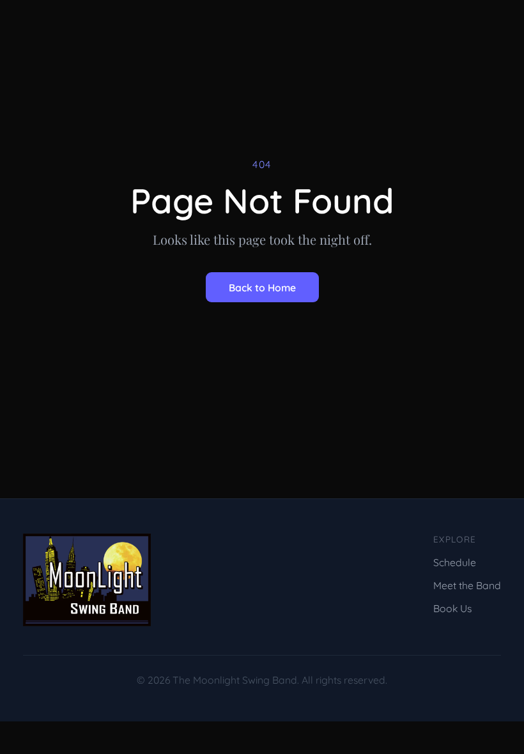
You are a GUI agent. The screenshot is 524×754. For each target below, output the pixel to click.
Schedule (454, 562)
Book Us (452, 608)
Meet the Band (467, 585)
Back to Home (262, 287)
